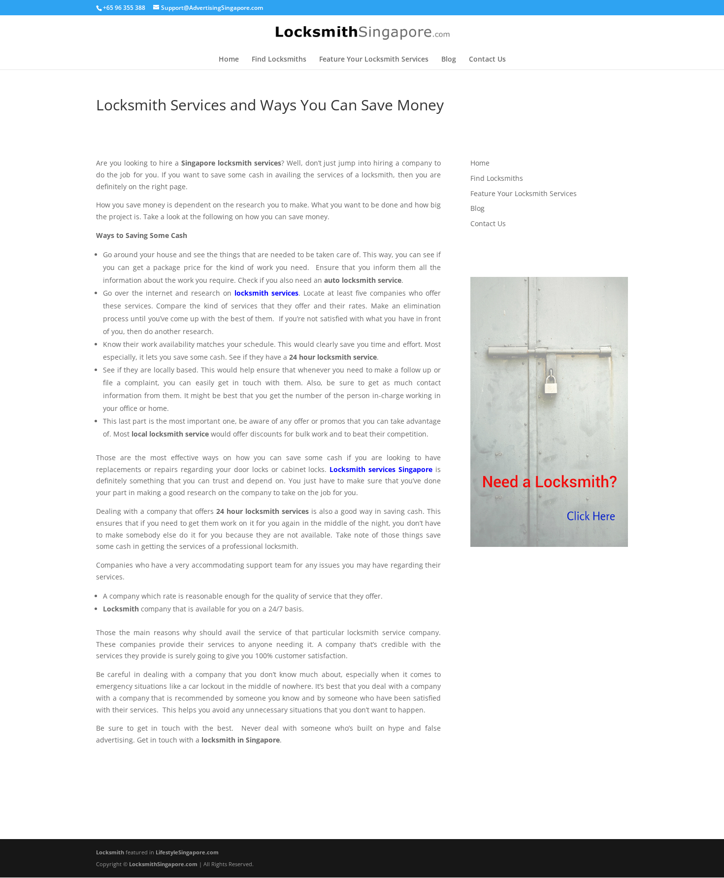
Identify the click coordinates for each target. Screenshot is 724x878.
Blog (448, 60)
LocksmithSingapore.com (163, 864)
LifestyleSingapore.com (187, 852)
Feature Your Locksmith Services (373, 60)
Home (229, 60)
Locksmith (110, 852)
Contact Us (487, 60)
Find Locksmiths (279, 60)
